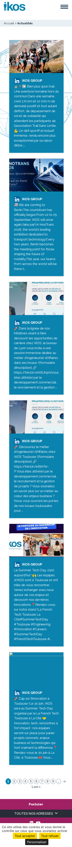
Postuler (36, 804)
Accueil (9, 23)
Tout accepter (25, 836)
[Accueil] (14, 6)
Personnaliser (36, 842)
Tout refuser (50, 836)
